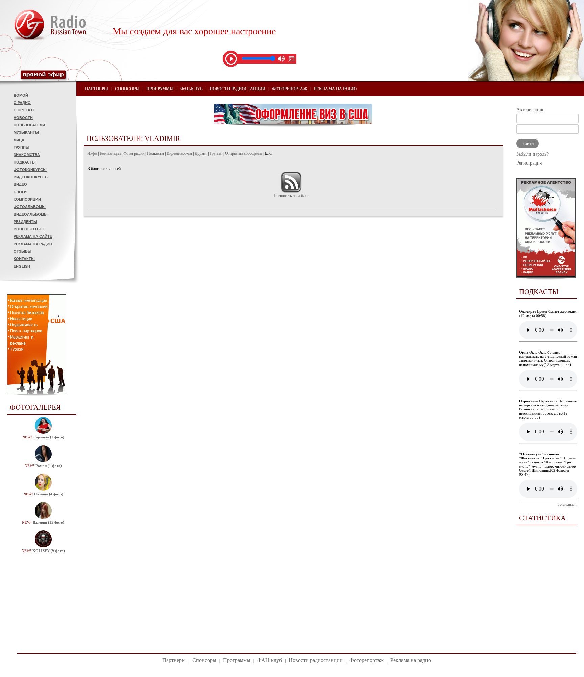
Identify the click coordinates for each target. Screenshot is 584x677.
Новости (23, 118)
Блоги (20, 192)
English (22, 266)
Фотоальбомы (30, 207)
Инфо (92, 153)
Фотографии (133, 153)
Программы (160, 88)
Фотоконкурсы (30, 170)
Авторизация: (530, 109)
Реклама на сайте (33, 236)
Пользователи (29, 125)
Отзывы (22, 251)
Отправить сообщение (243, 153)
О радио (22, 103)
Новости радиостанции (237, 88)
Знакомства (27, 155)
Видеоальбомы (31, 214)
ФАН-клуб (191, 88)
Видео (20, 184)
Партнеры (96, 88)
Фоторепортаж (289, 88)
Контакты (24, 259)
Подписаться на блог (291, 195)
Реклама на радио (33, 244)
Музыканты (26, 132)
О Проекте (24, 110)
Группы (21, 147)
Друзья (201, 153)
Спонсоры (127, 88)
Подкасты (25, 162)
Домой (21, 95)
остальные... (567, 504)
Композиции (27, 199)
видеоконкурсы (31, 177)
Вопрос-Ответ (29, 229)
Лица (19, 140)
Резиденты (25, 222)
